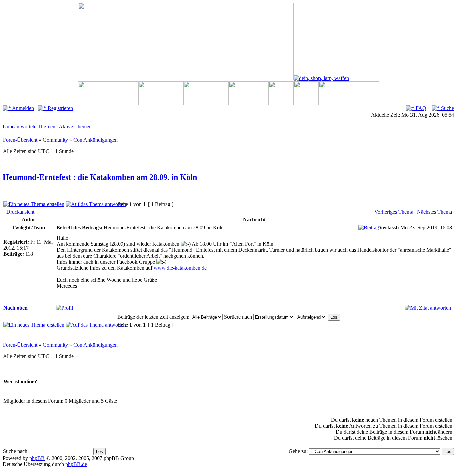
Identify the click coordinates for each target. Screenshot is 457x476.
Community (55, 140)
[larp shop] (321, 78)
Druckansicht (20, 212)
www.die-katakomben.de (180, 268)
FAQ (420, 108)
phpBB (37, 458)
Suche (447, 108)
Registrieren (59, 108)
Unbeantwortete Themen (29, 126)
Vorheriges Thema (393, 212)
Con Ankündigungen (95, 140)
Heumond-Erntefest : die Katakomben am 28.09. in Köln (100, 177)
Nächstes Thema (434, 212)
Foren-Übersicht (20, 140)
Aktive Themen (75, 126)
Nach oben (15, 308)
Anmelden (22, 108)
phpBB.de (76, 464)
